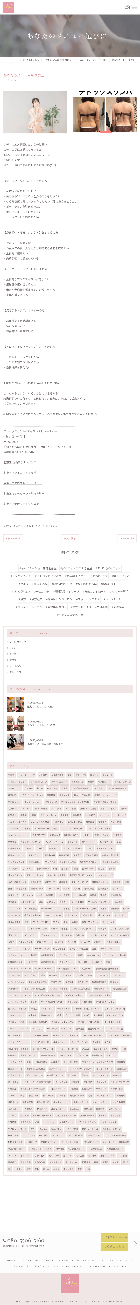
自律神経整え (88, 915)
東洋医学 (102, 1115)
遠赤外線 (24, 1115)
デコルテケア (31, 935)
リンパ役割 (32, 961)
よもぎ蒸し (116, 1115)
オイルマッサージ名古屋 (99, 828)
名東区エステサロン (105, 1002)
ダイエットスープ (39, 781)
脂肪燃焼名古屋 (94, 1135)
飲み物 (112, 868)
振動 (108, 961)
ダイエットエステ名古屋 (40, 1148)
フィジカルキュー (100, 1075)
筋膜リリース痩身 (90, 1162)
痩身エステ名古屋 (32, 915)
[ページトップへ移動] (134, 1242)
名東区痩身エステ (115, 1148)
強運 (10, 888)
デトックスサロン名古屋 (114, 955)
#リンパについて (20, 576)
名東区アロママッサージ (19, 808)
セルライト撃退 (100, 1048)
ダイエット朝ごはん (17, 781)
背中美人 (33, 1015)
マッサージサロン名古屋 (34, 988)
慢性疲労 (102, 821)
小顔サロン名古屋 (59, 928)
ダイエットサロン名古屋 (62, 1022)
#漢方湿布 (36, 599)
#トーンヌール (112, 599)
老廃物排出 (55, 835)
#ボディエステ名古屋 (70, 615)
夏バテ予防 (66, 935)
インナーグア (117, 1088)
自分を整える (14, 848)
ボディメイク (14, 915)
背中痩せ (86, 835)
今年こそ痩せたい (114, 1015)
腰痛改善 (88, 1108)
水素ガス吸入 (41, 1062)
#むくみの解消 (119, 591)
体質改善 (117, 881)
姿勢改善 (61, 1095)
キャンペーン (93, 955)
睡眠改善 (29, 1108)
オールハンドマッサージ (99, 901)
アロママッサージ (16, 928)
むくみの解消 (72, 1128)
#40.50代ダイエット (108, 568)
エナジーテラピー (33, 801)
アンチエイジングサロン (83, 928)
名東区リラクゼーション (81, 875)
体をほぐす (111, 1055)
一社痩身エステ (96, 1148)
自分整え (29, 848)
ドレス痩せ (13, 868)
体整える (80, 935)
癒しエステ (54, 1155)
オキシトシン (47, 1008)
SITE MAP (120, 1266)
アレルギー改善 (71, 1062)
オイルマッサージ (61, 1102)
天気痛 (103, 895)
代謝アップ (32, 1142)
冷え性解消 (13, 988)
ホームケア (85, 942)
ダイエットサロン (48, 815)
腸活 (76, 868)
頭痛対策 (121, 1062)
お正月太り (56, 1128)
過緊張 (75, 922)
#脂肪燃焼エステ (111, 584)
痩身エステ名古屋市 (38, 1022)
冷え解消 (114, 982)
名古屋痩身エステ (76, 1148)
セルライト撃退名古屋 (116, 1135)
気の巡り (92, 1155)
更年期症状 (103, 888)
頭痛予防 (115, 908)
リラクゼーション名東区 (85, 908)
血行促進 (80, 1028)
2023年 (89, 848)
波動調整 (63, 881)
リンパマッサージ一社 (18, 835)
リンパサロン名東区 (56, 875)
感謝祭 (23, 815)
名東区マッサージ (123, 781)
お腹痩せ (98, 942)
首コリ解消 (48, 1095)
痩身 (70, 775)
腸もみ (101, 868)
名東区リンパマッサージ (105, 795)
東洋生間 (80, 1155)
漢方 (33, 1128)
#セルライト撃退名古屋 (33, 584)
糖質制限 (12, 795)
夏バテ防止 (73, 1075)
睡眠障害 (51, 795)
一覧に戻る (70, 538)
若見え (66, 888)
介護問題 (74, 1088)
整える (40, 788)
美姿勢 (107, 1042)
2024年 (87, 1015)
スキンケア (101, 1082)
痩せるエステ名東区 (36, 1068)
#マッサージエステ (88, 599)
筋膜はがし (34, 1095)
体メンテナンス (15, 875)
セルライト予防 (89, 841)
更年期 (77, 888)
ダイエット (16, 525)
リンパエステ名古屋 (58, 988)
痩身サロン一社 (60, 1042)
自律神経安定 (47, 955)
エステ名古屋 (31, 908)
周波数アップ (37, 888)
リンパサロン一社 (41, 1042)
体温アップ (83, 982)
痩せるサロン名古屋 (73, 848)
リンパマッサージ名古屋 (46, 828)
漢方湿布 (43, 1128)
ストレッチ (104, 815)
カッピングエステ (104, 1068)
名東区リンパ (14, 788)
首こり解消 (56, 808)
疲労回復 (90, 821)
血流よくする (14, 922)
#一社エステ (41, 591)
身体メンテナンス (28, 1055)
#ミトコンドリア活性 (48, 576)
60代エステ (101, 1088)
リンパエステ (14, 908)
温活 (90, 1095)
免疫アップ (42, 1108)
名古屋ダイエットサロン (105, 801)
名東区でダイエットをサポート (22, 473)
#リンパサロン (21, 591)
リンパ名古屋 (80, 895)
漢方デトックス (87, 1115)
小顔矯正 (12, 1088)
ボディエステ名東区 (75, 995)
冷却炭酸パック (15, 961)
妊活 (37, 1122)
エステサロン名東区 (120, 935)
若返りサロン (14, 935)
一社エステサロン (57, 1088)
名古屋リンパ (14, 801)
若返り (56, 1168)
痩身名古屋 (50, 855)
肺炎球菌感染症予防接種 (107, 968)
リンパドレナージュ (54, 841)
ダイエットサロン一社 (43, 1048)
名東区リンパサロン (17, 1128)
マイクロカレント (112, 1022)
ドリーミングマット (42, 1115)
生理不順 (12, 1122)
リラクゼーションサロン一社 (48, 995)
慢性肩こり (118, 888)
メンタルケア (121, 915)
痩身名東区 (64, 855)
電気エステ (64, 795)
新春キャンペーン (16, 855)
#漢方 (22, 599)
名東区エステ (104, 781)
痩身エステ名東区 (53, 915)
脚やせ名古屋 (106, 841)
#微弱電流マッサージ (66, 591)
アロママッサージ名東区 (99, 995)
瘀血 (41, 901)
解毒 (55, 868)
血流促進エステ (58, 1108)
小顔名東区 (58, 821)
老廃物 (64, 788)
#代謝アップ (100, 576)
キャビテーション (80, 1042)
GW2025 (85, 1048)
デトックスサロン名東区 (19, 948)
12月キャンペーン (16, 1015)
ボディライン (35, 855)
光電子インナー (44, 942)
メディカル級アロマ (109, 948)
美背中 (34, 1002)
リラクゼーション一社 (114, 1008)
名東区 (105, 1162)
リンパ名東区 (63, 895)
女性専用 (43, 775)
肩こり (126, 1162)
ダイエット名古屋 (67, 862)
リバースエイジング (17, 881)
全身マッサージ (81, 1102)
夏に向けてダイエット (18, 1048)
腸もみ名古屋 (59, 948)
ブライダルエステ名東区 (52, 1002)
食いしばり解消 (72, 1015)
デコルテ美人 (14, 1035)
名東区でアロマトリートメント (22, 483)
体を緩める (97, 1055)
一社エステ (13, 1135)
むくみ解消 (90, 815)
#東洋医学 (117, 607)
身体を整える (43, 1102)
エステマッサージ (90, 922)
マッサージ (99, 788)
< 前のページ (13, 538)
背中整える (116, 895)
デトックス (51, 525)
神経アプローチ (107, 1155)
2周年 (80, 955)
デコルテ (18, 1168)
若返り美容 (36, 881)
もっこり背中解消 (16, 862)
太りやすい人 (55, 1162)
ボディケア (69, 1168)
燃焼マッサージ (15, 1075)
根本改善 (60, 1148)
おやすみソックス (104, 1095)
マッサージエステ (108, 1122)
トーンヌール (49, 1122)
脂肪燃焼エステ (15, 1142)
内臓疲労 (12, 1055)
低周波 (85, 1075)
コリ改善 (12, 1115)
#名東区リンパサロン (59, 599)
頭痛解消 (12, 1162)
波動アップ (50, 881)
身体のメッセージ (100, 881)
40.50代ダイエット (16, 1148)
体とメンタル (104, 915)
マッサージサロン (41, 922)
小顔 (88, 1168)
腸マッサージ (88, 868)
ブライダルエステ (59, 781)
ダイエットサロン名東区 (89, 1022)
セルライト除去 (15, 1062)
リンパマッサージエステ (19, 995)
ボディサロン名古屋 (79, 948)
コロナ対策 (66, 975)
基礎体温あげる (99, 982)
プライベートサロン (87, 1122)
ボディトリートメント (18, 1028)
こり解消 (123, 1155)
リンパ (6, 525)
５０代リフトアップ (120, 1082)
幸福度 (34, 1008)
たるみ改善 (40, 1162)
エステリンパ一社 (16, 1095)
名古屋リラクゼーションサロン (75, 801)
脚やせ (126, 908)
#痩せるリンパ (120, 576)
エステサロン (102, 975)
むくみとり (28, 868)
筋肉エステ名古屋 (82, 795)
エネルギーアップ (80, 881)
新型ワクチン (30, 975)
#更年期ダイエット (77, 576)
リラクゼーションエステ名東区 (37, 1082)
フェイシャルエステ (38, 928)
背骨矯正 (12, 901)
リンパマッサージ (26, 775)
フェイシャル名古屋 (17, 821)
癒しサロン (13, 1082)
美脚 (37, 1168)
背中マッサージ (27, 901)
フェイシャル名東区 (40, 821)
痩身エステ (52, 788)
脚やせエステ (71, 915)
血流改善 (119, 901)
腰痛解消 (100, 1108)
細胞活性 (117, 1075)
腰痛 (66, 922)
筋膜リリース (51, 801)
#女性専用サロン (56, 607)
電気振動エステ (120, 988)
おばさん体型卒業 (110, 855)
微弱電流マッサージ (111, 1128)
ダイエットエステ (35, 1075)
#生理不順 (101, 607)
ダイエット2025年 (16, 1022)
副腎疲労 (12, 815)
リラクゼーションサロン (31, 795)
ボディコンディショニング (90, 961)
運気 (127, 881)
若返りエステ (14, 1108)
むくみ (46, 1168)
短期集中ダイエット (89, 862)
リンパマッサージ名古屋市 (37, 1035)
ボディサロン (118, 975)
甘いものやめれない (118, 788)
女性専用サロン (66, 1122)
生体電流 (117, 835)
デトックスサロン (35, 875)
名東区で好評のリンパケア (19, 462)
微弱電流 (102, 928)
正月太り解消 (92, 855)
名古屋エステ (78, 781)
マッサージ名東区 (45, 895)
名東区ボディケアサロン (93, 1035)
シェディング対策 (84, 975)
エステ (116, 1162)
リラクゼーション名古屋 (19, 828)
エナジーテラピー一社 (18, 1042)
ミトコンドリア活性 (70, 1142)
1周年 (33, 815)
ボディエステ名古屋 (38, 982)
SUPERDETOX (39, 835)
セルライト (72, 841)
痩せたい (94, 775)
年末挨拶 (98, 1015)
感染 (43, 975)
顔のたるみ (25, 1162)
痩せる (124, 808)
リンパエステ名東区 (81, 988)
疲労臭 (115, 1048)
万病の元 (51, 901)
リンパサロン (29, 1135)
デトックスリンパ (49, 935)
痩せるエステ (35, 862)
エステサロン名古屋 (97, 935)
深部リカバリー (66, 961)
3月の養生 (43, 1135)
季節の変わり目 (48, 961)
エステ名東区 (119, 1102)
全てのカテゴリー (19, 641)
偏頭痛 (93, 895)
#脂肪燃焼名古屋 (86, 584)
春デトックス (43, 868)
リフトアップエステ (120, 928)
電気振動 (12, 841)
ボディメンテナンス (17, 1002)
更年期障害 (89, 888)
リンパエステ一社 (100, 1102)
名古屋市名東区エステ (65, 1115)
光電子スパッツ (77, 1095)
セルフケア (38, 1028)
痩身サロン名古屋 (88, 808)
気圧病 (103, 908)
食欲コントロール (90, 1128)
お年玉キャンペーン (105, 848)
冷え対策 (59, 942)
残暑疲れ (76, 1082)
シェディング (14, 975)
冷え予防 (72, 942)
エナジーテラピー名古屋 (119, 1035)
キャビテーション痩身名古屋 (115, 1142)
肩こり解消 (71, 808)
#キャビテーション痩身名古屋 (38, 568)
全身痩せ (65, 868)
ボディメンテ (53, 888)
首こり (56, 922)
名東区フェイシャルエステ (32, 1088)
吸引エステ (122, 1068)
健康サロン (13, 1102)
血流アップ (56, 982)
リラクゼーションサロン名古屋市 (97, 1062)
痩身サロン (54, 848)
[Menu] (135, 7)
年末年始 (41, 848)
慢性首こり (13, 895)
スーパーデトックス (81, 788)
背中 (29, 1168)
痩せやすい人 (72, 1162)
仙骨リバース (115, 1108)
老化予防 (88, 1082)
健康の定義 (28, 1102)
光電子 (11, 942)
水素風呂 (55, 1062)
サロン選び (87, 1002)
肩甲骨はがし (47, 1015)
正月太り (77, 855)
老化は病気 (72, 1002)
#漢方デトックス (81, 607)
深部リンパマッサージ (30, 841)
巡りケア (67, 1155)
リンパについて (91, 1142)
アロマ (27, 525)
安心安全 (53, 975)
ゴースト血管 (78, 901)
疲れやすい (28, 895)
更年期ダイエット (49, 1142)
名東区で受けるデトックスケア (22, 504)
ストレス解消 (61, 1082)
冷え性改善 (25, 1122)
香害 (94, 948)
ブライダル (50, 862)
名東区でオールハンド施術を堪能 (23, 493)
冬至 (119, 841)
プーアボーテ (65, 1055)
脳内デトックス (75, 821)
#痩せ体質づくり (61, 584)
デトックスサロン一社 (67, 1048)
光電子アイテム (48, 1055)
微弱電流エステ (101, 988)
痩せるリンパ (58, 1135)
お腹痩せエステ (114, 942)
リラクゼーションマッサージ (87, 1008)
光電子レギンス (25, 942)
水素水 (91, 781)
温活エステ (75, 1108)
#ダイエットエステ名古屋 (76, 568)
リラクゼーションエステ (19, 968)
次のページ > (127, 538)
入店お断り (87, 968)
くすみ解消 (116, 821)
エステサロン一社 (114, 1028)
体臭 (124, 1048)
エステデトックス (57, 1068)
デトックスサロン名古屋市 (65, 1035)
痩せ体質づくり (76, 1135)
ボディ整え (40, 1155)
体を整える (21, 888)
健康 (27, 922)
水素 (29, 1062)
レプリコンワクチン (44, 968)
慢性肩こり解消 (71, 835)
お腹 (80, 1168)
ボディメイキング (16, 982)
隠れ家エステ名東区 (17, 1008)
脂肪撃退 (77, 815)
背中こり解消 (41, 808)
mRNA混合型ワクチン (67, 968)
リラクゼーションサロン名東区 (22, 955)
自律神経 (29, 788)
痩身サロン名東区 (108, 808)
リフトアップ (120, 815)
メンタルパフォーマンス (19, 1155)
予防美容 (63, 901)
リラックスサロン (65, 955)
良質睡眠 (121, 1095)
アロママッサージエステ (81, 1068)
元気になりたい (102, 835)
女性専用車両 (57, 775)
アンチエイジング (104, 875)
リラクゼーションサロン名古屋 (55, 908)
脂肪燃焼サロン (95, 1028)
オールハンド (38, 525)
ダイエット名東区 (110, 862)
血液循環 (69, 982)
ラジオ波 (96, 1042)
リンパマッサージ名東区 (72, 828)
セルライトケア (42, 948)
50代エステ (87, 1088)
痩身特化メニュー (55, 1075)
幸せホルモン (63, 1008)
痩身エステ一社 (15, 1068)
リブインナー (82, 1055)
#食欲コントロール (94, 591)
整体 (59, 1015)
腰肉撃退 (64, 815)
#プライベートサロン (29, 607)
